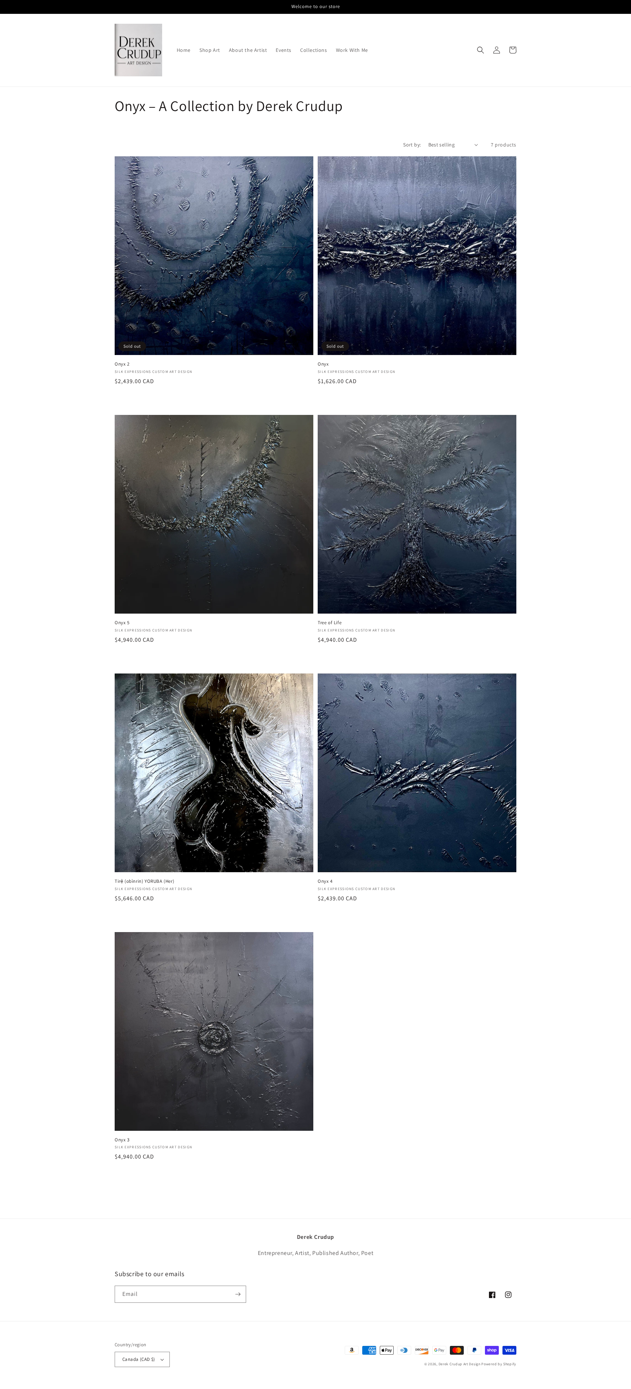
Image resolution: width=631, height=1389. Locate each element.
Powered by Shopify (498, 1364)
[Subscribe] (238, 1294)
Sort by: (412, 144)
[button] (481, 50)
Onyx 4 (325, 881)
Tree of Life (329, 623)
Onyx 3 (122, 1140)
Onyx (323, 364)
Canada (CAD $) (138, 1359)
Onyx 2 (122, 364)
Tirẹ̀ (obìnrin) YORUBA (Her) (144, 881)
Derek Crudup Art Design (460, 1364)
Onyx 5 (122, 623)
